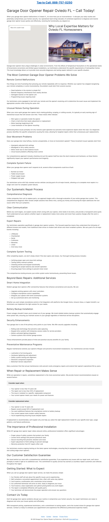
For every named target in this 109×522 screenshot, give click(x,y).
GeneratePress (73, 519)
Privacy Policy (63, 516)
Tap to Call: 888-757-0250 (54, 2)
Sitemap (55, 516)
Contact (48, 516)
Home (43, 516)
